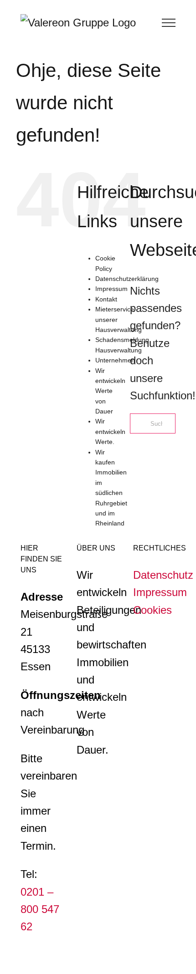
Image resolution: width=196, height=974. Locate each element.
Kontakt (106, 299)
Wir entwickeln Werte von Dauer (110, 391)
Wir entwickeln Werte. (110, 431)
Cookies (152, 610)
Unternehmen (115, 360)
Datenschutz (163, 575)
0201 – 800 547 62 (40, 909)
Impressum (111, 288)
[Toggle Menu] (169, 23)
